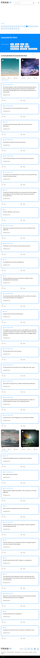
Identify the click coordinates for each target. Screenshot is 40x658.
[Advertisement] (20, 11)
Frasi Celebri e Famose (32, 48)
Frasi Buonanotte (23, 48)
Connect (2, 653)
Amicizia (17, 44)
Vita (5, 209)
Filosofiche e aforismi (14, 48)
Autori (2, 23)
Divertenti (27, 46)
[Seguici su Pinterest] (32, 649)
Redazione (30, 652)
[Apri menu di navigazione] (38, 3)
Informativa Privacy (18, 652)
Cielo (22, 46)
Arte (27, 44)
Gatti (6, 557)
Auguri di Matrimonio (14, 46)
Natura (6, 311)
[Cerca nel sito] (33, 3)
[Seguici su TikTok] (38, 649)
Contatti (34, 652)
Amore (22, 44)
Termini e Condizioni (10, 652)
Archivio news (3, 652)
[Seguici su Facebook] (25, 649)
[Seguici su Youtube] (35, 649)
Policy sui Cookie (25, 652)
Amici (12, 44)
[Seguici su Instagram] (29, 649)
